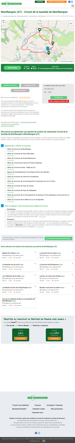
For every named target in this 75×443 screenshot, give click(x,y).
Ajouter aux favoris (10, 85)
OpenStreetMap (64, 61)
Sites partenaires (57, 409)
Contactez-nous (37, 412)
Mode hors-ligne (20, 90)
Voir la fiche (12, 68)
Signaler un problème (7, 126)
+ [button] (3, 22)
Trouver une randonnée (20, 405)
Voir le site (10, 151)
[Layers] (71, 23)
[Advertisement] (37, 77)
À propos (40, 1)
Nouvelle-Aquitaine (22, 16)
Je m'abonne (20, 338)
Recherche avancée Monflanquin (59, 238)
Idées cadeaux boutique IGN (58, 101)
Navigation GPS (30, 85)
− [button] (3, 25)
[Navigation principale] (72, 5)
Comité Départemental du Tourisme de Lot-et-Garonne (56, 68)
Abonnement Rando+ (19, 409)
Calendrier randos (38, 409)
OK (44, 441)
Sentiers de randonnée (9, 16)
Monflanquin (42, 16)
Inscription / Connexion (55, 405)
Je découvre (59, 97)
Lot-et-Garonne (33, 16)
